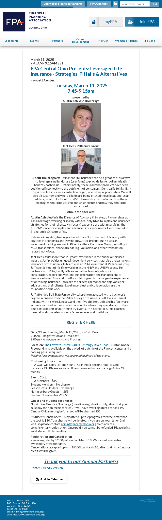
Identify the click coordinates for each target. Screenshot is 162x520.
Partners (57, 40)
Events (34, 40)
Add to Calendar (51, 479)
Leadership (12, 40)
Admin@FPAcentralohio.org (28, 511)
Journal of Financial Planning (63, 3)
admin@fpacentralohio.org (78, 424)
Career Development (80, 40)
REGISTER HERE (81, 322)
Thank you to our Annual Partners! (81, 461)
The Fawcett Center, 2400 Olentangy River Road (76, 345)
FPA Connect (99, 3)
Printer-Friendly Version (47, 468)
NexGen (103, 40)
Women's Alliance (126, 40)
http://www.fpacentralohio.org (28, 514)
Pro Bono (149, 40)
